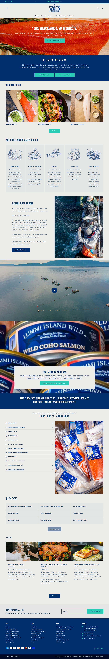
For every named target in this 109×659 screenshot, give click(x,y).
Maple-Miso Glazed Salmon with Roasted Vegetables (54, 565)
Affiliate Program (61, 642)
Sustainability (35, 635)
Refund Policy (60, 638)
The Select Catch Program (63, 629)
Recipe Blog (34, 640)
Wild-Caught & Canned (12, 635)
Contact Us (59, 633)
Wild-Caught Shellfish (43, 124)
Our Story (33, 627)
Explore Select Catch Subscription (54, 383)
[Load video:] (54, 290)
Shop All (8, 627)
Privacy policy (59, 656)
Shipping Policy (60, 635)
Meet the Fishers (36, 633)
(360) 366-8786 (88, 633)
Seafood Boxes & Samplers (13, 638)
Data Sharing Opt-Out (62, 640)
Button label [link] (54, 529)
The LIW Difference (21, 250)
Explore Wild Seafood (54, 40)
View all (54, 130)
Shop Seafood (44, 75)
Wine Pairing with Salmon (16, 564)
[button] (7, 8)
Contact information (88, 656)
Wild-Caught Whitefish (76, 124)
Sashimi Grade (10, 640)
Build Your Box (60, 631)
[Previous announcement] (35, 1)
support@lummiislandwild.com (92, 636)
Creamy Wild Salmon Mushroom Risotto (86, 564)
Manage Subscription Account (65, 627)
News (32, 642)
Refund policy (67, 656)
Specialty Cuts (10, 642)
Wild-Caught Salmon (10, 124)
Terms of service (99, 656)
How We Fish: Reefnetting (38, 631)
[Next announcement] (73, 1)
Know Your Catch (65, 75)
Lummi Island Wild (14, 656)
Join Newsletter (95, 611)
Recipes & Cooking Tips (37, 638)
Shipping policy (77, 656)
